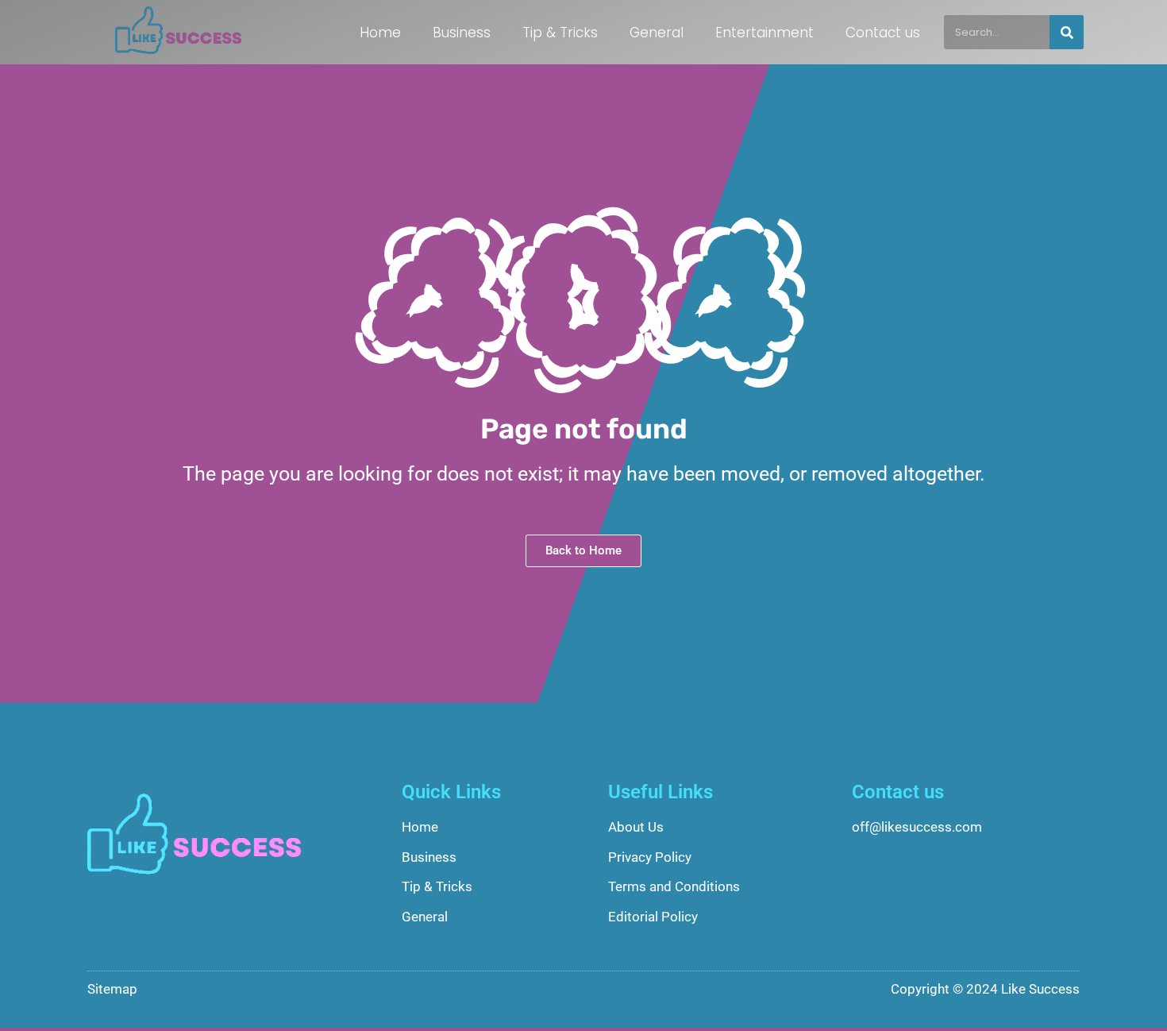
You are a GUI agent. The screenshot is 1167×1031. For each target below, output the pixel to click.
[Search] (1067, 32)
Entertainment (764, 32)
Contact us (882, 32)
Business (462, 32)
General (657, 32)
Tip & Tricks (560, 32)
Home (380, 32)
